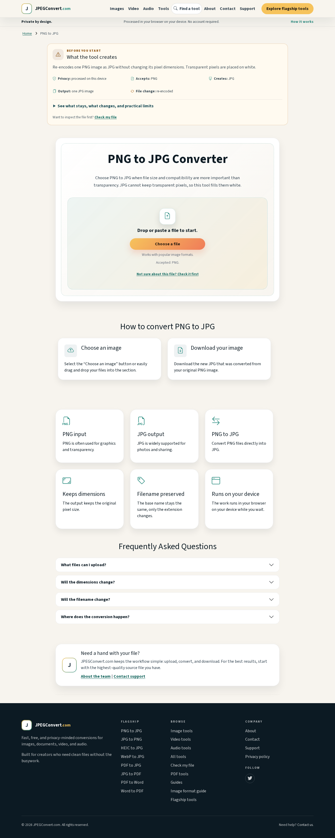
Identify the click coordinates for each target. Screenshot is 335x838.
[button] (167, 216)
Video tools (181, 739)
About (210, 9)
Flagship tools (184, 800)
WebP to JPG (132, 757)
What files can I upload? (83, 565)
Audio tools (181, 748)
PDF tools (179, 774)
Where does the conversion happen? (95, 617)
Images (117, 9)
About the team (96, 676)
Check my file (105, 117)
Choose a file (167, 244)
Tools (163, 9)
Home (27, 33)
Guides (176, 782)
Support (247, 9)
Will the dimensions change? (88, 582)
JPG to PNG (131, 739)
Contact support (129, 676)
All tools (178, 757)
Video (133, 9)
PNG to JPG (131, 731)
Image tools (182, 731)
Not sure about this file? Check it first (168, 274)
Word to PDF (132, 791)
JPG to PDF (131, 774)
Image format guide (188, 791)
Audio (148, 9)
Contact (228, 9)
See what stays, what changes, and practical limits (106, 106)
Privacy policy (257, 757)
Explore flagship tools (287, 9)
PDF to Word (132, 782)
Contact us (305, 824)
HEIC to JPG (132, 748)
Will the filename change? (85, 599)
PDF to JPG (131, 765)
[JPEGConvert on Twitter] (250, 778)
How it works (302, 21)
